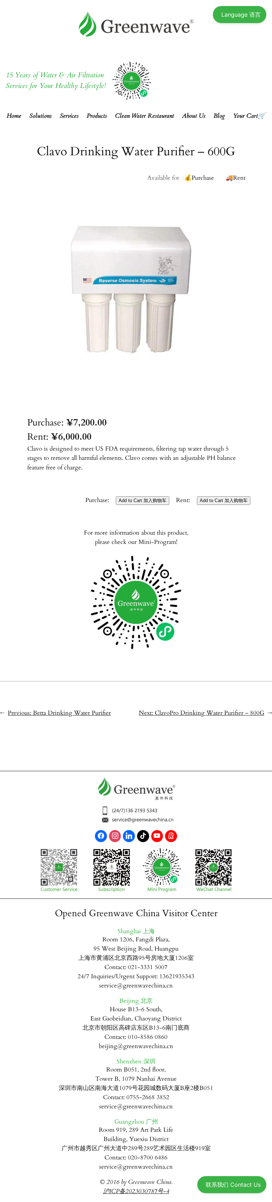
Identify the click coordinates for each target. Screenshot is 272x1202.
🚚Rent (235, 178)
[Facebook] (101, 836)
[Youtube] (157, 836)
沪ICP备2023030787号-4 (136, 1191)
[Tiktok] (143, 836)
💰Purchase (199, 178)
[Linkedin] (129, 836)
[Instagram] (115, 836)
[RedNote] (171, 836)
